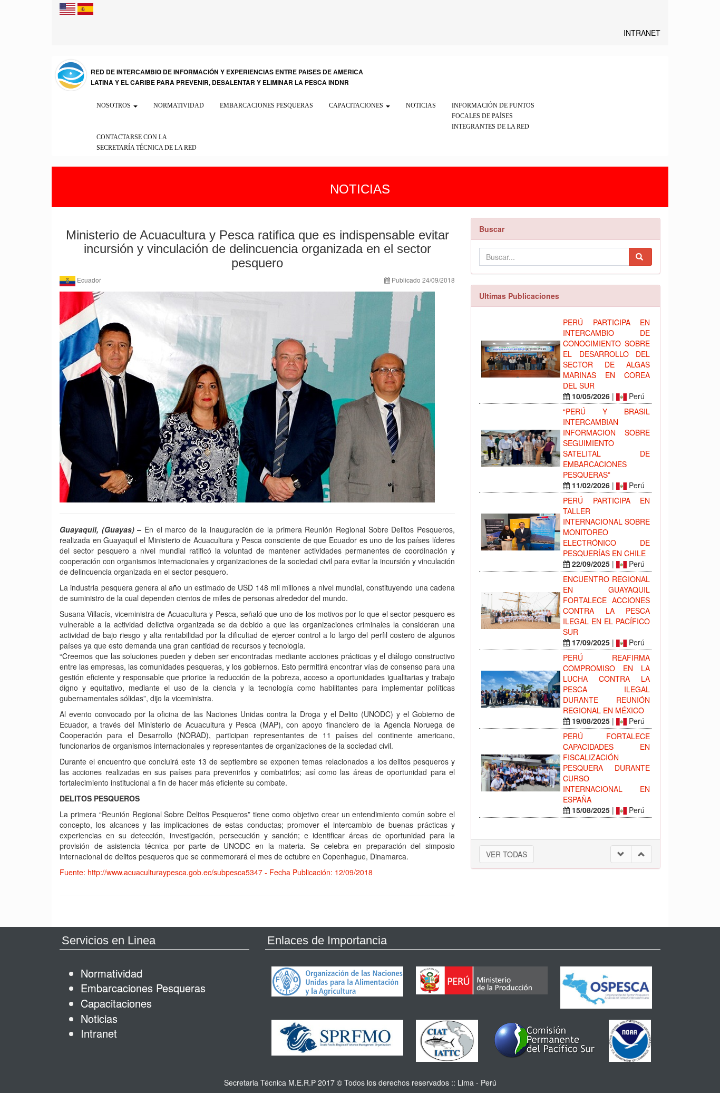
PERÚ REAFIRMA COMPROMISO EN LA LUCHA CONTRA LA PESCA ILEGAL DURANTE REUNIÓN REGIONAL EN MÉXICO (606, 683)
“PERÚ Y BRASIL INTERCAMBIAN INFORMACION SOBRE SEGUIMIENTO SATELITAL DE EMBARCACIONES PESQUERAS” (606, 443)
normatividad (111, 973)
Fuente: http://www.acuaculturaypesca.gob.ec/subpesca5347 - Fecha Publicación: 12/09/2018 (216, 872)
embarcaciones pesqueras (143, 987)
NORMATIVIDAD (178, 105)
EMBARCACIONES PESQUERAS (266, 105)
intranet (99, 1033)
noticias (99, 1018)
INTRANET (642, 32)
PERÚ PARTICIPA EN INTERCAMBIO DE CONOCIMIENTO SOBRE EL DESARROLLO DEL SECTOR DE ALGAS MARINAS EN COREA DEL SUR (606, 354)
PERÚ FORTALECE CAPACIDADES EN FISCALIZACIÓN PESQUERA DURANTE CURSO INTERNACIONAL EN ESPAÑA (606, 768)
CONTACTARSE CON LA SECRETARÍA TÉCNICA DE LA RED (146, 142)
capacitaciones (116, 1003)
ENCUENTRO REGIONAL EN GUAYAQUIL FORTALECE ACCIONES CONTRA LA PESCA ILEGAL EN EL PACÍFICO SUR (606, 605)
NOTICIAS (421, 105)
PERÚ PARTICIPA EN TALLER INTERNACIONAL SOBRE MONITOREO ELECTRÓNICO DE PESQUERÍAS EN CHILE (606, 526)
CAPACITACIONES (357, 105)
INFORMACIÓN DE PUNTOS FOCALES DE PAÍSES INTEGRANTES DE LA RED (493, 116)
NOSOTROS (114, 105)
